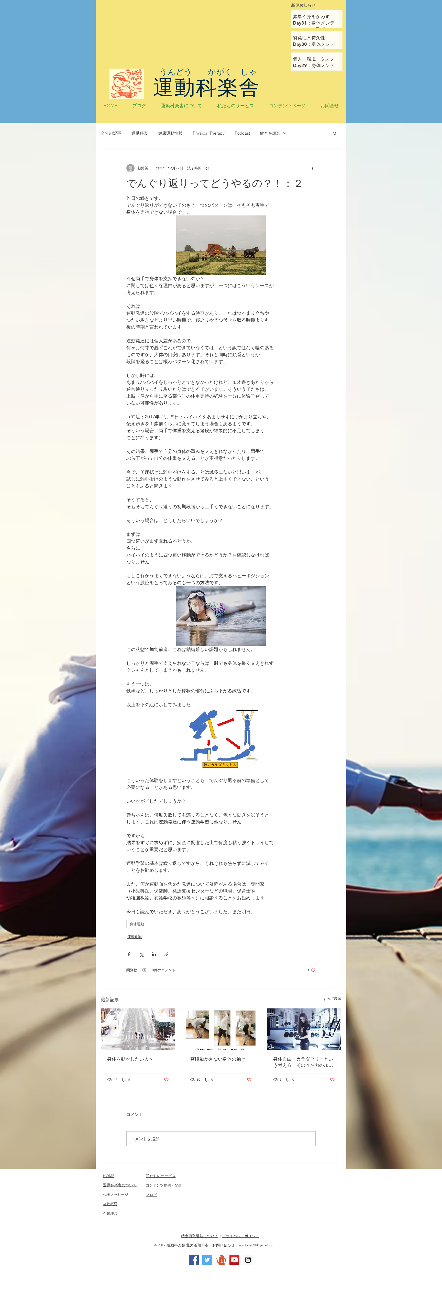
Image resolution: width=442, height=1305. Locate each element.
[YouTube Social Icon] (234, 1260)
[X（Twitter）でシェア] (141, 954)
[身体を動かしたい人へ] (138, 1029)
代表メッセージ (115, 1194)
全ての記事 (111, 133)
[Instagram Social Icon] (248, 1260)
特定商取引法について (199, 1236)
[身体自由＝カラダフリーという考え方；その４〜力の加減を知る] (304, 1029)
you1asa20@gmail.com (257, 1245)
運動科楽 (139, 133)
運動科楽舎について (120, 1185)
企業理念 (110, 1213)
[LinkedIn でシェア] (153, 954)
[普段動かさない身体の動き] (221, 1029)
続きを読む (270, 133)
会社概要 (110, 1204)
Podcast (242, 133)
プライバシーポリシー (240, 1236)
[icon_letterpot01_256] (221, 1260)
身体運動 (137, 924)
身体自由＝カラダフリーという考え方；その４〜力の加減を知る (303, 1062)
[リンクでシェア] (166, 954)
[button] (334, 133)
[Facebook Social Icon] (194, 1260)
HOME (108, 1175)
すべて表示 (332, 998)
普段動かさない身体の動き (218, 1059)
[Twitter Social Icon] (207, 1260)
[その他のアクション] (313, 168)
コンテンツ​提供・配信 (164, 1185)
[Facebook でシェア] (128, 954)
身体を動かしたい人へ (130, 1059)
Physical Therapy (209, 133)
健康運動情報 (170, 133)
